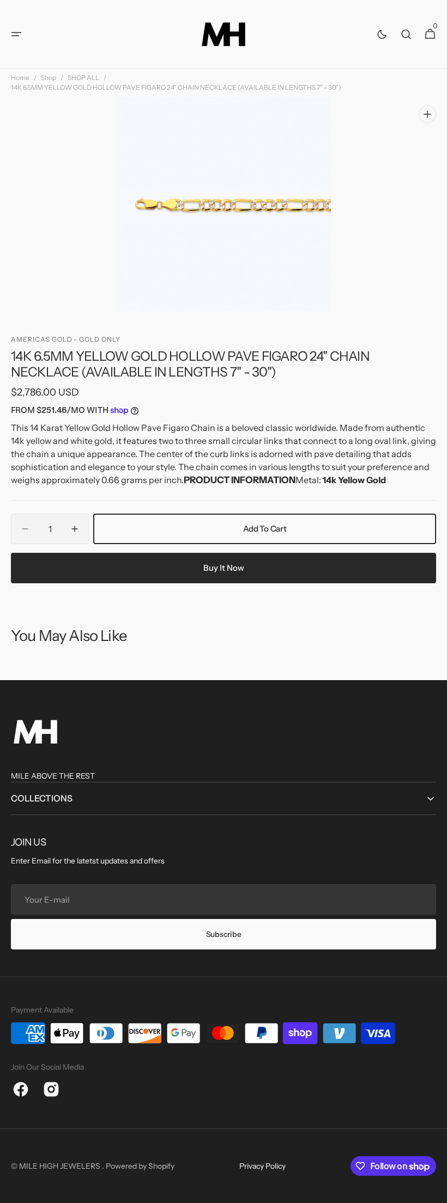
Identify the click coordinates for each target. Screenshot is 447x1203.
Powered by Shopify (140, 1166)
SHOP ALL (83, 77)
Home (20, 77)
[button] (16, 34)
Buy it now (223, 568)
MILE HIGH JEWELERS (60, 1166)
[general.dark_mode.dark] (382, 34)
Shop (48, 77)
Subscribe (223, 934)
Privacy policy (262, 1166)
